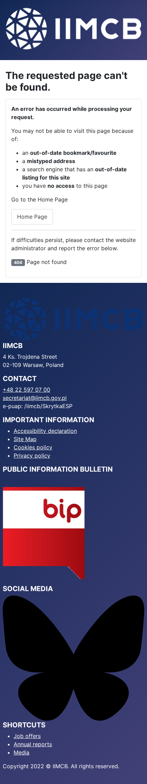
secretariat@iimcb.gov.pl (35, 397)
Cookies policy (33, 447)
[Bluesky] (73, 657)
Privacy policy (32, 455)
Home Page (32, 216)
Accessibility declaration (45, 430)
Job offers (27, 736)
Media (21, 752)
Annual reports (33, 744)
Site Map (25, 439)
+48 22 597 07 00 (26, 389)
